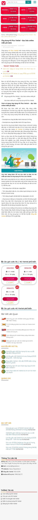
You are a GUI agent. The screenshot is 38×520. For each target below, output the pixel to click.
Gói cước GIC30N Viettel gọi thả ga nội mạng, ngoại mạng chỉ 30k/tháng (20, 443)
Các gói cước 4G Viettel (11, 496)
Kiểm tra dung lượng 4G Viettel (13, 501)
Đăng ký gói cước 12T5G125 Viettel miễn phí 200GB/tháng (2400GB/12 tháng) (20, 429)
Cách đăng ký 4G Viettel (11, 494)
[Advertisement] (19, 240)
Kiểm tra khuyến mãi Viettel (12, 499)
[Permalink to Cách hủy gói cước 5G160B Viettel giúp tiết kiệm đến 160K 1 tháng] (4, 319)
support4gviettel (12, 45)
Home (3, 35)
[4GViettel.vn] (3, 3)
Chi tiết (9, 282)
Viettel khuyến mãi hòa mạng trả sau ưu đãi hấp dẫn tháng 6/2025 (20, 352)
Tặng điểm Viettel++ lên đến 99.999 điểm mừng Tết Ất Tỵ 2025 (21, 362)
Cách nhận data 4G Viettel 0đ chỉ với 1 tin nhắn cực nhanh (21, 371)
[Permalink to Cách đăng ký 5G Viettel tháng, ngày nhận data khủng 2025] (4, 335)
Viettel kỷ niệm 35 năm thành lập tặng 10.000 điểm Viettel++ (20, 366)
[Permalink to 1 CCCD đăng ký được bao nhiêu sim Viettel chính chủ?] (4, 324)
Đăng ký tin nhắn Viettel (11, 503)
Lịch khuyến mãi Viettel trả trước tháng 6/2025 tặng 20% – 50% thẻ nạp (21, 357)
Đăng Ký (9, 279)
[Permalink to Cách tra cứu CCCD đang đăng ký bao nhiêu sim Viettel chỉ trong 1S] (4, 330)
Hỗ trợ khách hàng (11, 35)
